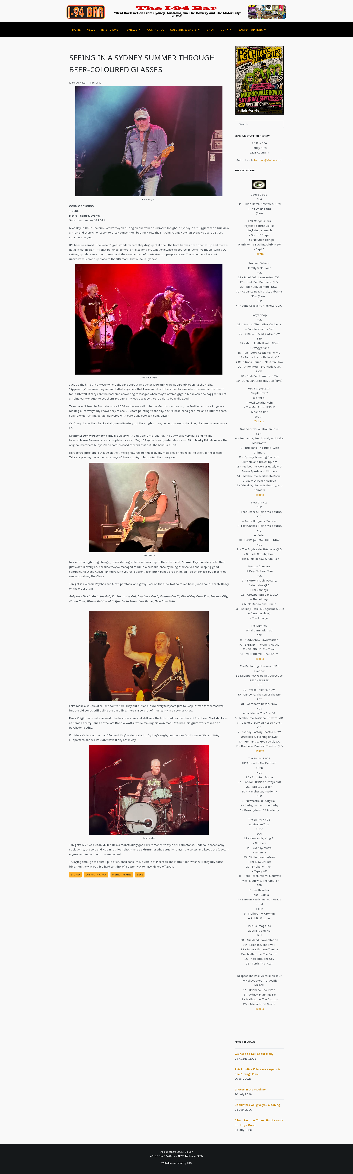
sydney (75, 874)
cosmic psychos (96, 874)
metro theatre (121, 874)
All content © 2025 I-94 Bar (177, 1151)
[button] (133, 29)
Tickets (259, 254)
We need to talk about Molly (254, 1054)
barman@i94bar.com (268, 160)
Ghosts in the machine (250, 1089)
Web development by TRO (176, 1163)
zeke (140, 874)
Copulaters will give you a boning (257, 1105)
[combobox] (259, 124)
